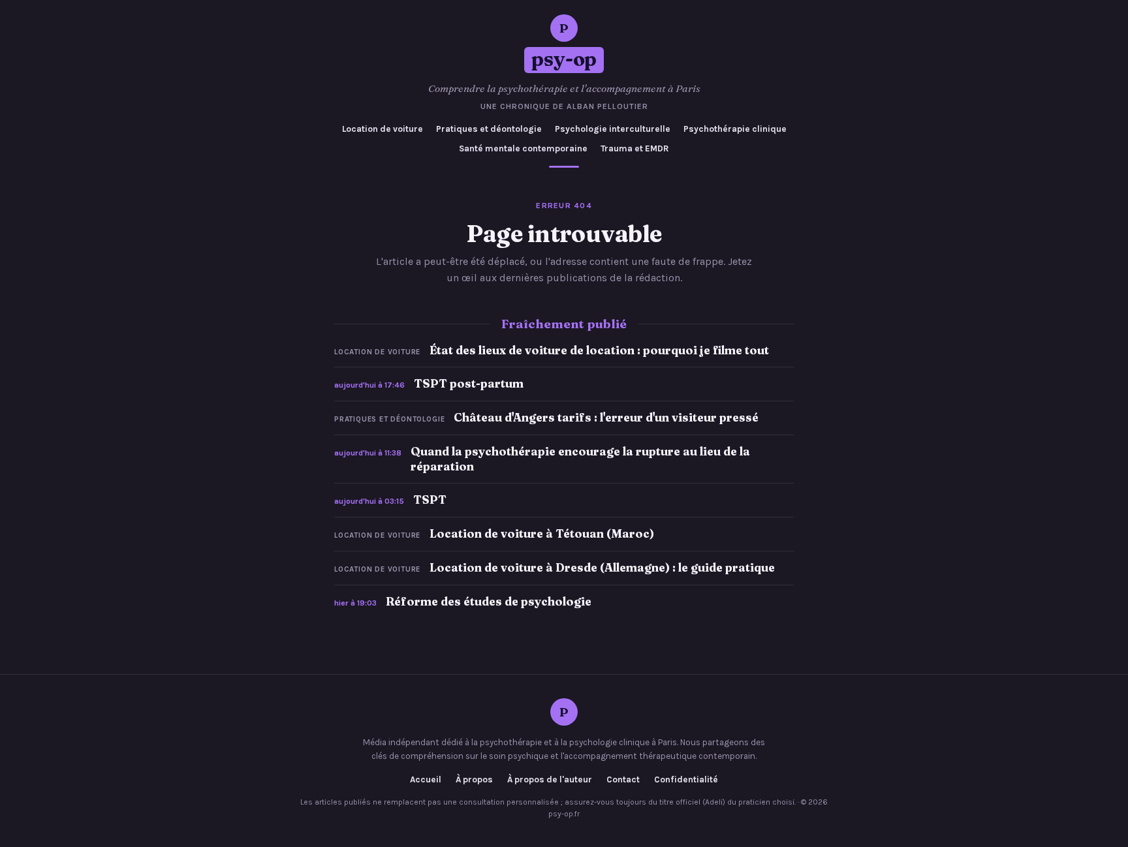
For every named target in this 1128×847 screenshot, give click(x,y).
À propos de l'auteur (549, 779)
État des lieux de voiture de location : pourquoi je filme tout (599, 350)
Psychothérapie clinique (735, 129)
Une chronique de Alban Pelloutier (564, 106)
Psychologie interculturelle (612, 129)
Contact (623, 779)
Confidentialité (686, 779)
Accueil (425, 779)
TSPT (429, 499)
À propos (474, 779)
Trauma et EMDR (635, 148)
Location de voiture (382, 129)
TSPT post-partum (469, 383)
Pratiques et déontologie (489, 129)
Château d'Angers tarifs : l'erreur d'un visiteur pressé (606, 417)
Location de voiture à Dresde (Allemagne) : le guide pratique (602, 567)
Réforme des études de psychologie (488, 601)
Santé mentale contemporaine (523, 148)
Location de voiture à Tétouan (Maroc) (542, 533)
